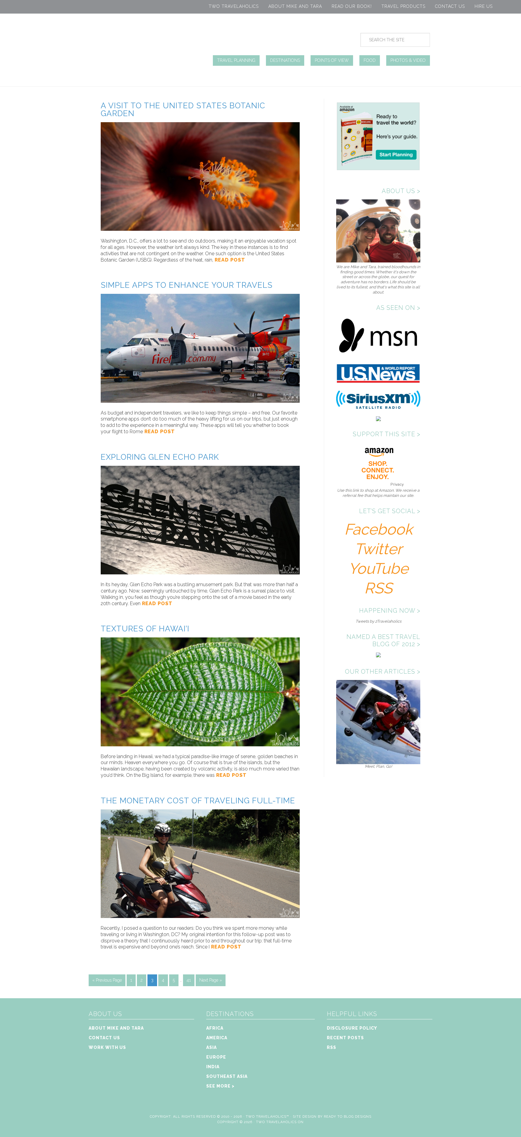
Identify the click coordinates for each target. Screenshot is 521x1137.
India (212, 1066)
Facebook (378, 529)
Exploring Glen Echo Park (160, 457)
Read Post (229, 260)
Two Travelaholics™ (267, 1117)
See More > (220, 1086)
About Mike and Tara (295, 6)
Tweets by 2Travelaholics (378, 621)
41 (189, 980)
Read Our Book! (352, 6)
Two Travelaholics (234, 6)
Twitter (378, 549)
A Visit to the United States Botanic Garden (183, 109)
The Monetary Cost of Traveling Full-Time (198, 800)
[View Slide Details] (378, 761)
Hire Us (484, 6)
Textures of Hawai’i (145, 628)
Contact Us (450, 6)
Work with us (107, 1047)
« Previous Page (107, 980)
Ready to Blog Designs (347, 1117)
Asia (211, 1047)
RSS (378, 588)
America (216, 1037)
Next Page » (210, 980)
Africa (214, 1028)
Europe (216, 1057)
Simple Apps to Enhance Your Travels (187, 285)
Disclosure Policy (352, 1028)
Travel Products (403, 6)
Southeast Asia (227, 1076)
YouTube (378, 568)
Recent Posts (345, 1037)
